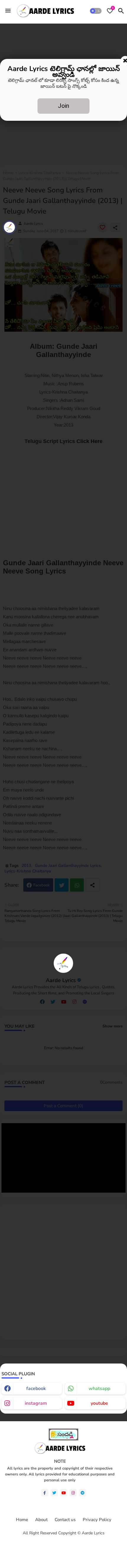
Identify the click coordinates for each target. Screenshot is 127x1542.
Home (22, 1520)
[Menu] (8, 10)
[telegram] (82, 1492)
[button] (96, 11)
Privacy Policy (97, 1520)
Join (63, 105)
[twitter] (54, 1492)
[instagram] (73, 1492)
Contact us (65, 1520)
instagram (36, 1403)
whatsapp (99, 1388)
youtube (99, 1403)
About (41, 1520)
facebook (36, 1388)
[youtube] (63, 1492)
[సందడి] (63, 1439)
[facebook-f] (44, 1492)
